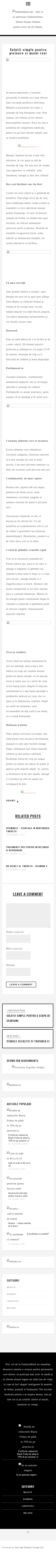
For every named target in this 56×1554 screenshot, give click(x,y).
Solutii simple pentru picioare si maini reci (28, 51)
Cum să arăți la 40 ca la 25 (19, 1164)
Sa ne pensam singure (26, 1474)
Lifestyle (13, 1301)
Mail (14, 948)
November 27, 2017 (16, 869)
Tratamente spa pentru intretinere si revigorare (27, 848)
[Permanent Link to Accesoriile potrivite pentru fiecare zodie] (16, 1188)
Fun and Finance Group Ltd (29, 1547)
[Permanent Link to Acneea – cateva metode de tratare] (16, 1218)
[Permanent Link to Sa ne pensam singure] (28, 1470)
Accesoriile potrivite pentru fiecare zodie (18, 1194)
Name (15, 932)
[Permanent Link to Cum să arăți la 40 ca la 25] (16, 1158)
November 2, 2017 (15, 835)
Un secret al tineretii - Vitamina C (26, 866)
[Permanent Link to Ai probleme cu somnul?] (16, 1239)
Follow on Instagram (30, 1538)
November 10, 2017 (16, 854)
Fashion (11, 1294)
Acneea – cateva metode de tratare (19, 1224)
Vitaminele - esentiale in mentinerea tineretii (27, 829)
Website (10, 965)
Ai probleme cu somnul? (38, 1233)
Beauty (11, 1287)
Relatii (11, 1308)
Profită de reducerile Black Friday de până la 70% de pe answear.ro (19, 1138)
